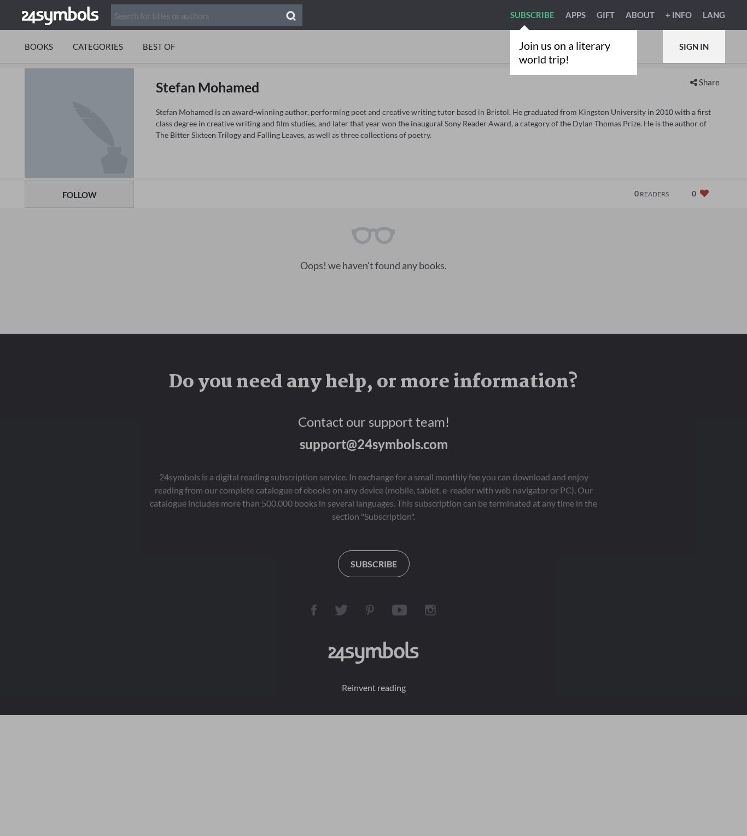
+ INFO (679, 15)
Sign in (694, 46)
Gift (606, 15)
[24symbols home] (60, 14)
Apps (575, 15)
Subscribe (532, 15)
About (640, 15)
